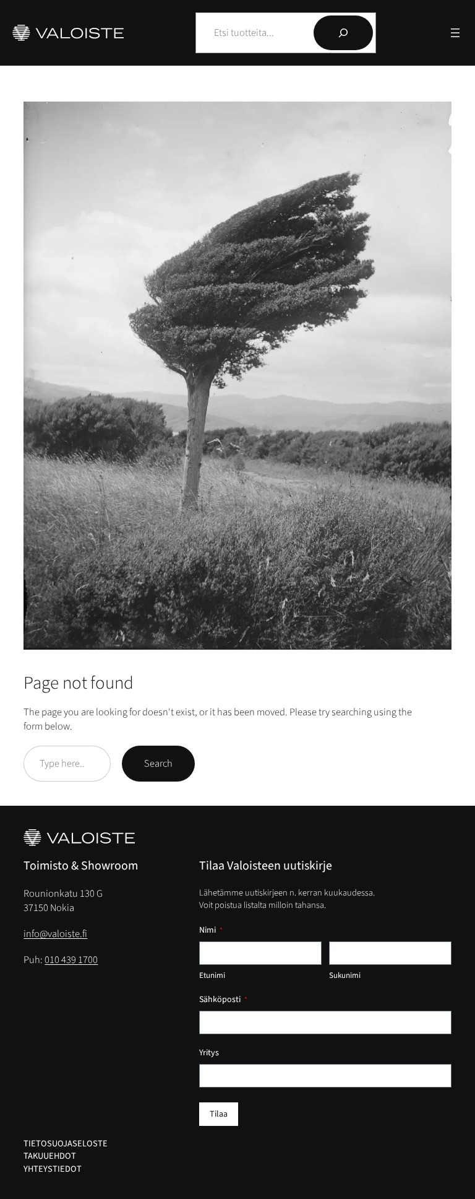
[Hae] (343, 32)
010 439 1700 (71, 960)
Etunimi (212, 975)
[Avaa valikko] (455, 32)
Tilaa (219, 1114)
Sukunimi (345, 975)
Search (158, 763)
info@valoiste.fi (55, 933)
